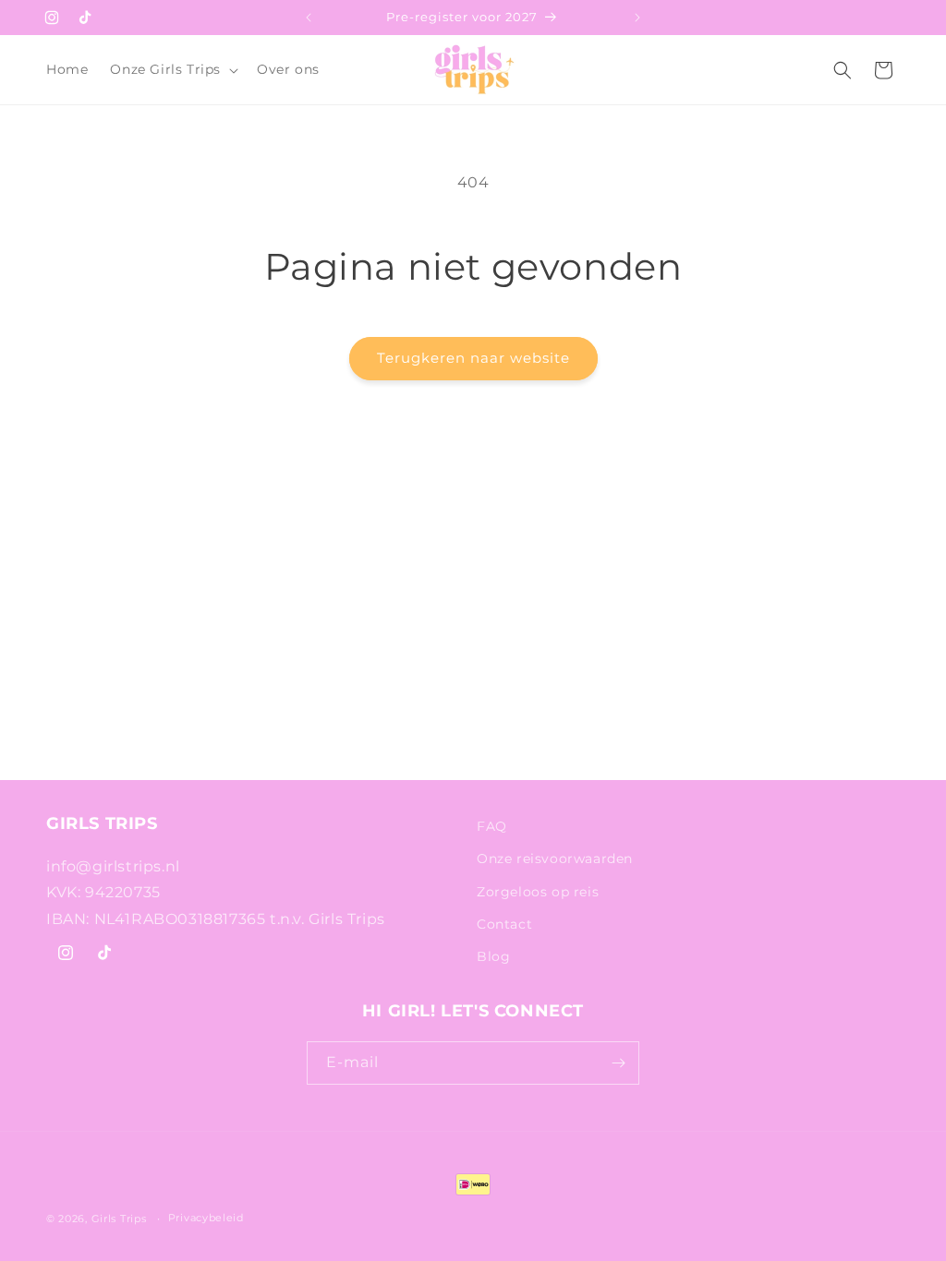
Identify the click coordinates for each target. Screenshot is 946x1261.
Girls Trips (119, 1218)
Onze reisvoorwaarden (555, 858)
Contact (504, 924)
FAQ (492, 826)
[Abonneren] (618, 1063)
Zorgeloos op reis (538, 891)
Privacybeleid (206, 1217)
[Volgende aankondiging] (637, 17)
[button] (172, 69)
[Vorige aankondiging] (308, 17)
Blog (493, 956)
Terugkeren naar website (473, 357)
